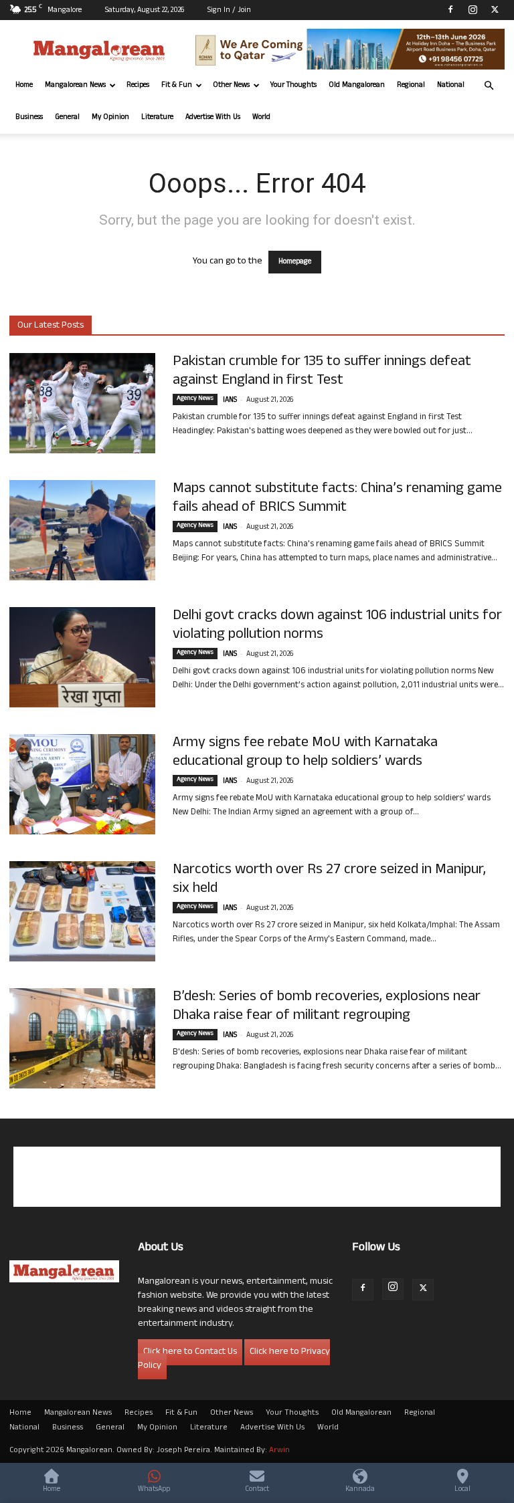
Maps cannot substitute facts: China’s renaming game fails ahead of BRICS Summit (337, 498)
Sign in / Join (229, 11)
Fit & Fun (176, 86)
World (261, 118)
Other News (231, 86)
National (450, 86)
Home (24, 86)
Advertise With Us (212, 118)
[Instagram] (472, 9)
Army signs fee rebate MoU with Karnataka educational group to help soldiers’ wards (305, 752)
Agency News (195, 399)
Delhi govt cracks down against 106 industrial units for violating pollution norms (337, 625)
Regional (411, 86)
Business (29, 118)
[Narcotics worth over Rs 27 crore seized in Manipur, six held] (82, 911)
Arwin (279, 1451)
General (67, 118)
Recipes (137, 86)
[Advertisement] (257, 1177)
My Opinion (110, 118)
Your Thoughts (293, 86)
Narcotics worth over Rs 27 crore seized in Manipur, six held (329, 879)
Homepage (294, 262)
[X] (495, 9)
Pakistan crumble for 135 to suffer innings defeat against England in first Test (322, 371)
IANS (230, 400)
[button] (489, 86)
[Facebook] (450, 9)
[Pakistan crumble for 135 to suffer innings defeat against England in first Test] (82, 403)
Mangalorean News (75, 86)
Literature (157, 118)
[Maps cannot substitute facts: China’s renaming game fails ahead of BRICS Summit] (82, 530)
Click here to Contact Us (190, 1352)
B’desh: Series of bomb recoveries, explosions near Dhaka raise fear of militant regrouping (327, 1007)
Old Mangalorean (357, 86)
